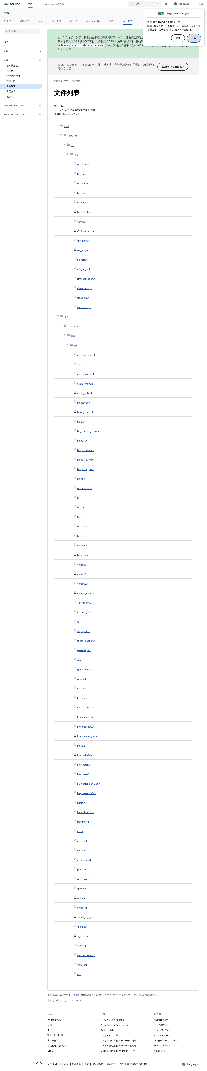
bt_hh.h (81, 498)
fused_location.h (86, 640)
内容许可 (79, 994)
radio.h (81, 898)
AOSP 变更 (64, 49)
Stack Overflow (162, 1045)
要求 (49, 1025)
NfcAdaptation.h (86, 278)
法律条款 (76, 1064)
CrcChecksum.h (85, 231)
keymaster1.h (84, 764)
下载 (49, 1030)
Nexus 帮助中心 (162, 1030)
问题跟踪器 (159, 1050)
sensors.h (82, 907)
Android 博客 (107, 1030)
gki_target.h (83, 250)
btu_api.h (82, 193)
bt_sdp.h (82, 545)
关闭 (178, 38)
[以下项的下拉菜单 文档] (37, 4)
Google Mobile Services (166, 1040)
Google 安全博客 (109, 1035)
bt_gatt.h (82, 440)
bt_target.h (83, 164)
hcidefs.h (82, 259)
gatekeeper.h (84, 650)
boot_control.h (85, 412)
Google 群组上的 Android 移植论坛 (118, 1050)
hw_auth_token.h (86, 707)
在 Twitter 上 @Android (112, 1019)
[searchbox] (22, 31)
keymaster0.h (84, 755)
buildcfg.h (82, 202)
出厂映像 (51, 1040)
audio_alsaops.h (86, 374)
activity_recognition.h (88, 355)
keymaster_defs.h (86, 793)
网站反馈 (111, 1064)
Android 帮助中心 (163, 1019)
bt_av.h (81, 421)
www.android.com (163, 1035)
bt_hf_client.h (84, 488)
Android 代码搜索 (54, 3)
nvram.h (81, 850)
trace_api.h (83, 297)
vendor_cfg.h (84, 307)
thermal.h (82, 926)
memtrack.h (83, 822)
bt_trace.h (82, 174)
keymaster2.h (84, 774)
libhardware (74, 326)
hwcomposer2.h (85, 726)
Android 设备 (93, 20)
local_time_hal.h (85, 812)
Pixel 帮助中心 (161, 1025)
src (72, 145)
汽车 (111, 20)
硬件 (66, 317)
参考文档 (127, 20)
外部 (66, 126)
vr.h (79, 974)
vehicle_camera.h (86, 955)
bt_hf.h (81, 479)
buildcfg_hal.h (84, 212)
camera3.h (82, 583)
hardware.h (83, 688)
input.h (81, 745)
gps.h (80, 660)
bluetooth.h (83, 402)
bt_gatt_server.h (85, 459)
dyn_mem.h (83, 240)
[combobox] (144, 4)
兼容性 (73, 20)
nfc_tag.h (82, 841)
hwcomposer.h (85, 717)
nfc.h (80, 831)
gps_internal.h (84, 669)
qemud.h (82, 888)
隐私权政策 (97, 1064)
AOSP (57, 81)
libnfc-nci (73, 136)
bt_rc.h (81, 536)
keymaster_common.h (88, 783)
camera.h (82, 564)
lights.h (81, 802)
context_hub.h (85, 612)
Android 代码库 (55, 1019)
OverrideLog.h (84, 288)
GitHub (51, 1050)
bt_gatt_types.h (85, 469)
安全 (40, 20)
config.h (81, 221)
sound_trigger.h (85, 917)
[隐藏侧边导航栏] (39, 1065)
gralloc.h (82, 679)
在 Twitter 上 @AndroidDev (114, 1025)
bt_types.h (83, 183)
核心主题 (56, 20)
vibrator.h (82, 964)
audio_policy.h (85, 393)
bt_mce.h (82, 517)
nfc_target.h (84, 269)
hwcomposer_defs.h (88, 736)
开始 (194, 38)
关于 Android (54, 1064)
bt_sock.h (82, 555)
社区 (66, 1064)
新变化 (7, 20)
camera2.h (82, 574)
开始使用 (24, 20)
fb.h (79, 621)
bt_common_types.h (88, 431)
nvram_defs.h (84, 860)
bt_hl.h (81, 507)
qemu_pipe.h (84, 879)
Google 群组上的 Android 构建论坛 (118, 1045)
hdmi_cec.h (83, 698)
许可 (86, 1064)
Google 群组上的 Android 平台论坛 (118, 1040)
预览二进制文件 (55, 1035)
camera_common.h (87, 593)
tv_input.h (82, 936)
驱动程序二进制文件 (57, 1045)
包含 (76, 155)
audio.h (81, 364)
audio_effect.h (85, 383)
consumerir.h (84, 602)
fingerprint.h (83, 631)
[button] (19, 51)
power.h (81, 869)
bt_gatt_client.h (85, 450)
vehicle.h (82, 945)
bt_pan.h (82, 526)
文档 (30, 3)
